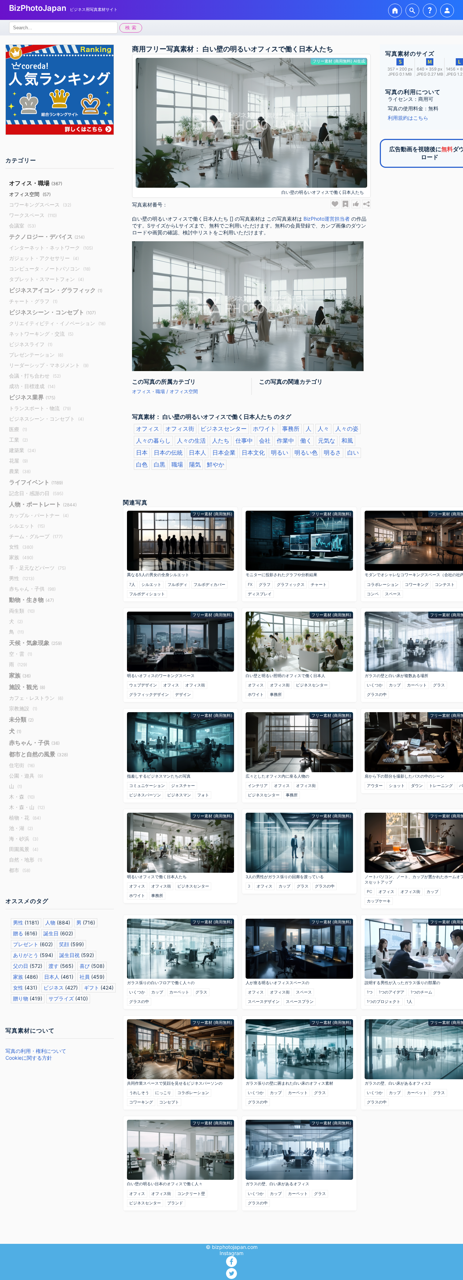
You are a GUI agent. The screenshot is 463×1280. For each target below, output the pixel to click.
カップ (395, 685)
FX (250, 584)
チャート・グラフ (33, 301)
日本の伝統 (168, 452)
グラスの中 (377, 694)
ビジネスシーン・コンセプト (52, 312)
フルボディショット (147, 593)
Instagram (231, 1253)
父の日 (20, 966)
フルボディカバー (209, 584)
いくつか (375, 685)
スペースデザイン (264, 1001)
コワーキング (417, 584)
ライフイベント (36, 482)
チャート (319, 584)
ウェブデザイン (143, 685)
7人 (132, 584)
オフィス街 (179, 428)
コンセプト (169, 1102)
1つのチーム (421, 992)
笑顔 (64, 944)
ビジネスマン (179, 795)
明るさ (332, 452)
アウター (375, 785)
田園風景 (23, 849)
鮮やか (215, 464)
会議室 (22, 225)
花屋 (18, 461)
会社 (265, 440)
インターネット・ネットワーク (51, 247)
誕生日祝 (69, 955)
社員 (85, 977)
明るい (279, 452)
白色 (142, 464)
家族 (21, 557)
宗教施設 (23, 708)
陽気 (195, 464)
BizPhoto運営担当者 (326, 219)
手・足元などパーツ (37, 568)
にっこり (163, 1092)
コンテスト (445, 584)
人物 (50, 922)
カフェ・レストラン (36, 698)
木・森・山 (27, 807)
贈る (18, 933)
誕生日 (51, 933)
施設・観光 (27, 686)
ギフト (91, 988)
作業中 (285, 440)
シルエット (27, 526)
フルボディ (177, 584)
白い (353, 452)
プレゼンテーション (36, 355)
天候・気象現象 (35, 642)
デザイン (183, 694)
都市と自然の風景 (38, 754)
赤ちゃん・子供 (32, 589)
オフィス (147, 428)
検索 (131, 27)
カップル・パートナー (39, 515)
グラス (439, 685)
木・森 (22, 797)
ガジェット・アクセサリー (44, 258)
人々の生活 (191, 440)
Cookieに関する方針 (28, 1058)
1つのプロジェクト (383, 1001)
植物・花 (25, 818)
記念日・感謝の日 (36, 493)
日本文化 (253, 452)
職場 (177, 464)
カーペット (417, 685)
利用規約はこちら (408, 118)
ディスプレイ (260, 593)
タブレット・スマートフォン (46, 279)
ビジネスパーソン (145, 795)
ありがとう (25, 955)
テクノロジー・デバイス (47, 236)
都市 (19, 870)
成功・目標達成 (32, 386)
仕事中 (244, 440)
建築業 (22, 450)
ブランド (175, 1202)
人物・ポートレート (43, 504)
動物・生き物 (31, 599)
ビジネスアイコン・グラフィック (55, 290)
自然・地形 (25, 859)
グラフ (265, 584)
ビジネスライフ (30, 344)
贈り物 (20, 998)
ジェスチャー (183, 785)
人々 (323, 428)
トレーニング (441, 785)
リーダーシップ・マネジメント (49, 365)
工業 (18, 440)
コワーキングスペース (40, 204)
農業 (20, 471)
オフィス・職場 (35, 183)
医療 (18, 429)
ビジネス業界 (32, 397)
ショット (397, 785)
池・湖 (21, 828)
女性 (21, 547)
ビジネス (53, 988)
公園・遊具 (26, 776)
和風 (347, 440)
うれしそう (139, 1092)
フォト (203, 795)
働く (306, 440)
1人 (409, 1001)
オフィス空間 (30, 194)
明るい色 (306, 452)
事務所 (291, 428)
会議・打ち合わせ (35, 376)
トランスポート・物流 (40, 408)
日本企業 (223, 452)
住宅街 (22, 765)
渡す (53, 966)
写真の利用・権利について (35, 1051)
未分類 (21, 719)
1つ (370, 992)
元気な (326, 440)
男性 (21, 578)
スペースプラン (300, 1001)
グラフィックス (291, 584)
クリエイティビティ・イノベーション (57, 323)
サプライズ (61, 998)
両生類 (22, 611)
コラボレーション (383, 584)
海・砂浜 (23, 838)
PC (369, 891)
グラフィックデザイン (149, 694)
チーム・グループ (36, 536)
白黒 (159, 464)
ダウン (417, 785)
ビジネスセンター (223, 428)
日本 (142, 452)
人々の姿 (346, 428)
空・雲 (20, 654)
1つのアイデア (391, 992)
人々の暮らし (153, 440)
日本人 (51, 977)
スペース (393, 593)
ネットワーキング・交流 (41, 334)
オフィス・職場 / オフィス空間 (165, 391)
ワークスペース (33, 215)
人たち (220, 440)
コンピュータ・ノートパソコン (49, 268)
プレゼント (25, 944)
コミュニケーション (147, 785)
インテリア (258, 785)
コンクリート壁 (191, 1193)
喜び (85, 966)
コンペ (373, 593)
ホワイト (264, 428)
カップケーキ (379, 900)
